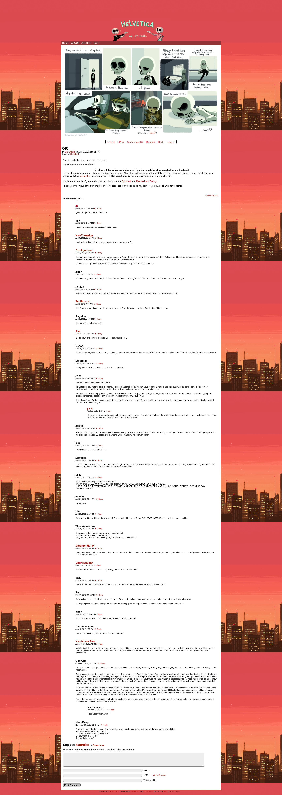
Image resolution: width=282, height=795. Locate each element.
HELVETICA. (141, 29)
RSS (165, 791)
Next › (161, 142)
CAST (97, 43)
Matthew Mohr (84, 562)
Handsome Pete (85, 641)
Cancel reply (98, 745)
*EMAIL (154, 775)
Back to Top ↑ (174, 791)
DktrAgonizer (83, 250)
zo (76, 205)
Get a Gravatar (159, 775)
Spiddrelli (126, 181)
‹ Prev (121, 142)
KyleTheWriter (84, 235)
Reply (99, 208)
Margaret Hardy (84, 545)
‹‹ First (111, 142)
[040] (141, 137)
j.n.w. (90, 408)
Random (150, 142)
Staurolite (82, 745)
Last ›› (171, 142)
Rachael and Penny (146, 181)
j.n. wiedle (70, 152)
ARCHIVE (86, 43)
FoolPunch (82, 301)
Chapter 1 (74, 154)
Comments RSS (211, 196)
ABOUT (75, 43)
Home (65, 43)
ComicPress (148, 791)
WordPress (135, 791)
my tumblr (85, 176)
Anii (77, 331)
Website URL (149, 780)
